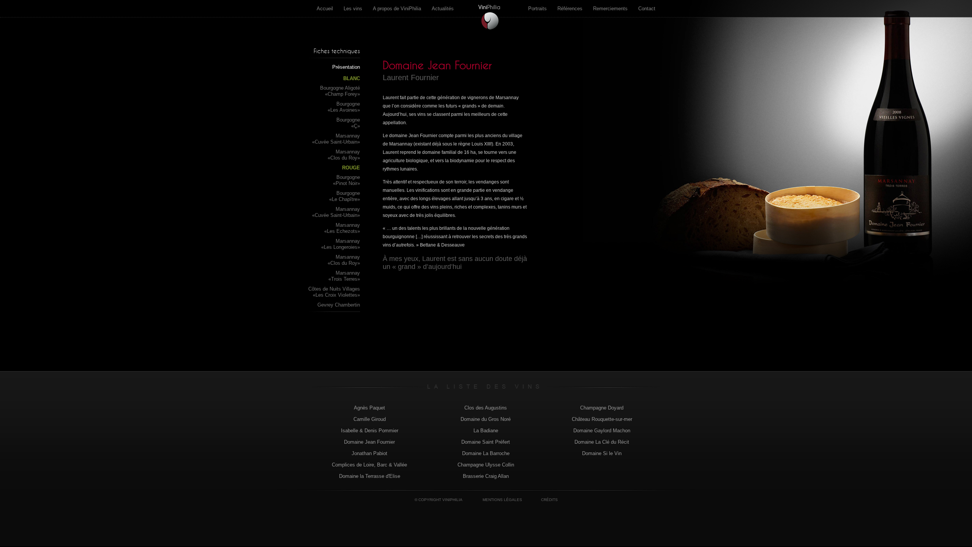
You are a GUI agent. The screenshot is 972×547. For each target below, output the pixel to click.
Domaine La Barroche (486, 453)
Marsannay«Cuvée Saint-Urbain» (336, 139)
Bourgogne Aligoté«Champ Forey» (340, 91)
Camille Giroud (369, 419)
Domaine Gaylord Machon (601, 430)
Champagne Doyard (601, 408)
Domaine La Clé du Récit (601, 442)
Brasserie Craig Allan (486, 476)
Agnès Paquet (369, 408)
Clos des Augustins (485, 408)
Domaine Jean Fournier (369, 442)
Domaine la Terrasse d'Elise (369, 476)
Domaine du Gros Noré (486, 419)
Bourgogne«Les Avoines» (344, 107)
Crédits (549, 500)
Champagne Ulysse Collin (486, 465)
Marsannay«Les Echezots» (342, 228)
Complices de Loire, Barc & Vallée (369, 465)
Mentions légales (502, 500)
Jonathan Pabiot (369, 453)
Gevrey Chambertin (338, 305)
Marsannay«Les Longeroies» (340, 244)
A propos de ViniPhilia (397, 8)
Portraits (537, 8)
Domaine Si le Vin (602, 453)
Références (569, 8)
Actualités (443, 8)
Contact (646, 8)
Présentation (346, 67)
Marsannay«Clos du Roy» (344, 155)
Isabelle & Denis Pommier (369, 430)
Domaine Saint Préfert (485, 442)
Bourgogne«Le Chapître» (344, 196)
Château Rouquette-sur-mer (602, 419)
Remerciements (610, 8)
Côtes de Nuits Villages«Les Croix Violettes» (334, 292)
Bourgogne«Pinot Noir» (346, 180)
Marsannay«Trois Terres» (344, 276)
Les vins (353, 8)
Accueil (325, 8)
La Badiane (485, 430)
